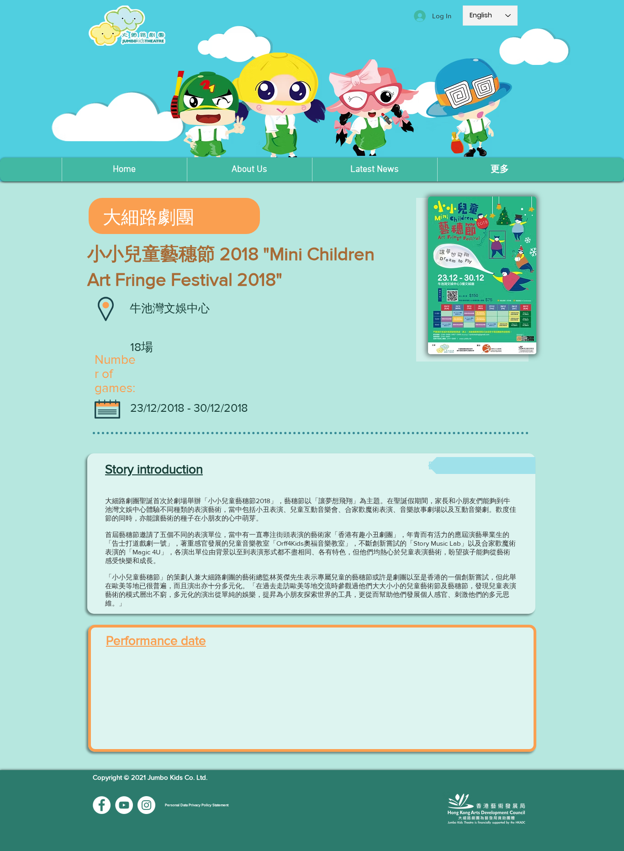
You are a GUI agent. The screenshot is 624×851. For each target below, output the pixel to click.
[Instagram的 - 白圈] (146, 805)
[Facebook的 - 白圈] (102, 805)
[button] (249, 169)
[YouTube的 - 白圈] (124, 805)
